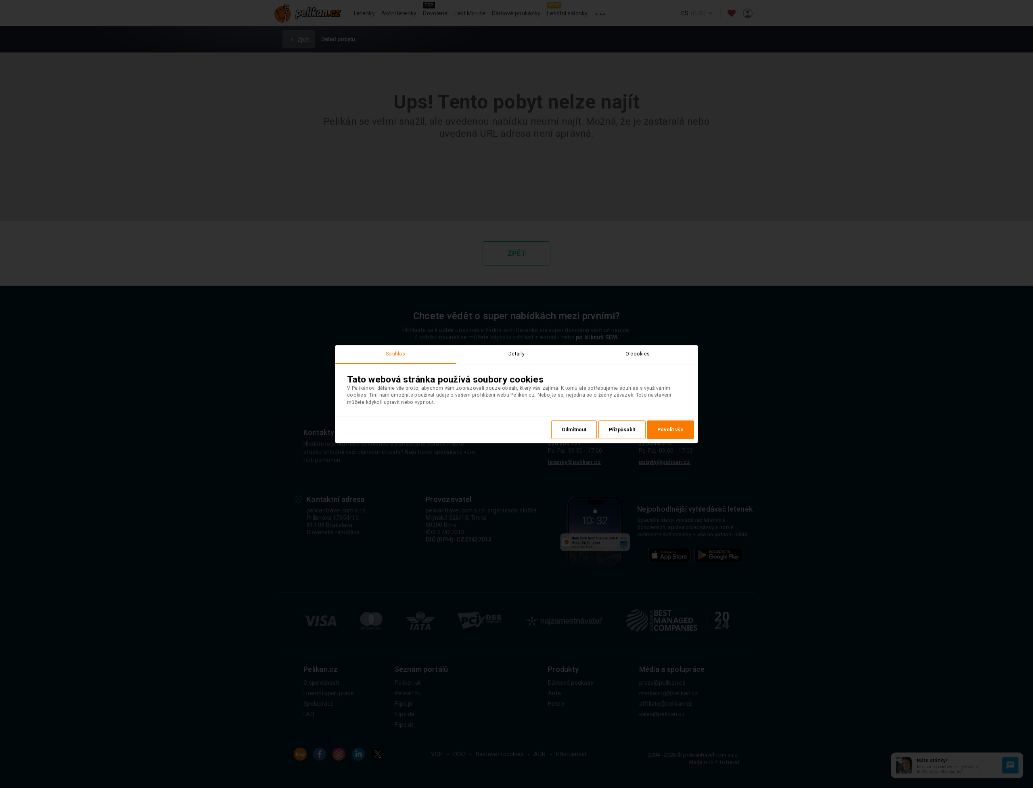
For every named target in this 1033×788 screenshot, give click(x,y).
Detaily (516, 354)
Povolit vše (670, 430)
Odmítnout (574, 430)
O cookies (637, 354)
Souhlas (395, 354)
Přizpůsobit (622, 430)
